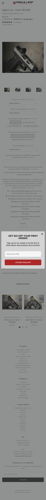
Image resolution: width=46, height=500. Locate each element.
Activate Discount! (23, 262)
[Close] (42, 233)
